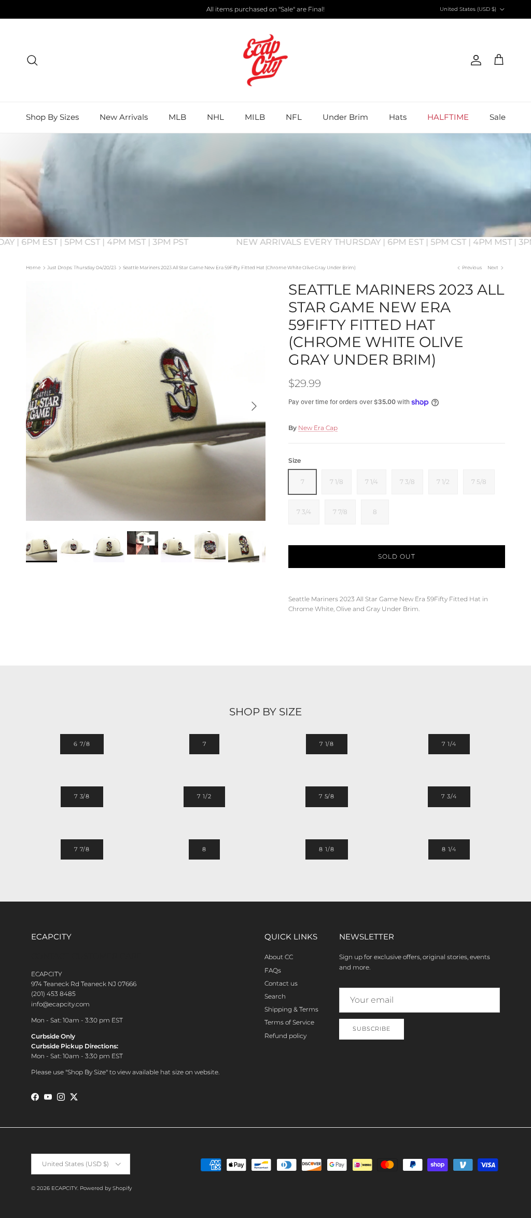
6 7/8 (82, 744)
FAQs (272, 970)
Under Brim (345, 117)
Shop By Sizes (52, 117)
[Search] (32, 60)
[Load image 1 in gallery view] (146, 401)
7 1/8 (326, 744)
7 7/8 (82, 849)
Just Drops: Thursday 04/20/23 (81, 267)
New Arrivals (124, 117)
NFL (294, 117)
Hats (398, 117)
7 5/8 (326, 796)
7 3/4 (448, 796)
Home (33, 267)
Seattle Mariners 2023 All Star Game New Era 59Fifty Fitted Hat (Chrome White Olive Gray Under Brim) (239, 267)
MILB (255, 117)
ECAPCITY (64, 1188)
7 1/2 (204, 796)
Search (275, 996)
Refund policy (285, 1036)
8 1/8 (326, 849)
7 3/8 (82, 796)
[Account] (474, 60)
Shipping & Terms (291, 1009)
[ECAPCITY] (265, 60)
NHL (215, 117)
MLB (177, 117)
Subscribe (371, 1028)
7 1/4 (449, 744)
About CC (278, 957)
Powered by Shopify (106, 1188)
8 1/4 (449, 849)
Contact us (281, 983)
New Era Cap (318, 428)
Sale (498, 117)
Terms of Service (289, 1022)
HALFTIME (448, 117)
